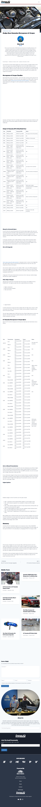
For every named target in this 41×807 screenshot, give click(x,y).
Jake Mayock (26, 613)
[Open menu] (39, 2)
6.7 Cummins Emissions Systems (33, 562)
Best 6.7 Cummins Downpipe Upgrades (9, 562)
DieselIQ (5, 601)
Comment (4, 666)
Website (30, 680)
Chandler (5, 590)
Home (20, 781)
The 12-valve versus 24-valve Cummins (10, 262)
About (20, 784)
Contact (20, 786)
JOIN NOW (4, 750)
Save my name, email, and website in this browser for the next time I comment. (16, 683)
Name (3, 680)
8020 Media (20, 789)
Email (16, 680)
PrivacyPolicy (22, 776)
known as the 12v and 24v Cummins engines (20, 80)
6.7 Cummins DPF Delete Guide (30, 633)
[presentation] (10, 578)
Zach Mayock (6, 61)
